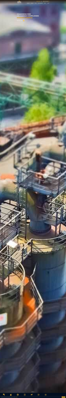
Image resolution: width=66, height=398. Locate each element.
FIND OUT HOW (19, 20)
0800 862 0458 (39, 1)
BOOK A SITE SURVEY (45, 1)
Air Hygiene (18, 396)
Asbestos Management (25, 396)
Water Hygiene (4, 396)
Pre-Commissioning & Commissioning (39, 396)
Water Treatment (10, 396)
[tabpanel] (33, 196)
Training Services (45, 396)
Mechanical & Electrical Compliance (32, 396)
